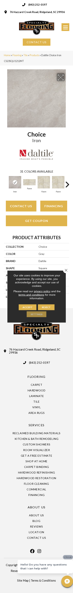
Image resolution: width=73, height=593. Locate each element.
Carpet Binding (36, 466)
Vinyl (36, 407)
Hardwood (37, 390)
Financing (53, 206)
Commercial (36, 489)
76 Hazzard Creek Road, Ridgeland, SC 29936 (37, 12)
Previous (6, 183)
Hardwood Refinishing (36, 472)
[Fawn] (29, 182)
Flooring (16, 55)
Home (7, 55)
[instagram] (39, 551)
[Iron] (15, 182)
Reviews (36, 526)
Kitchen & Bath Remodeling (37, 438)
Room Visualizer (36, 450)
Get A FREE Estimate (36, 455)
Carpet (36, 384)
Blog (36, 521)
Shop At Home (36, 461)
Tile (25, 55)
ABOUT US (36, 507)
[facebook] (32, 551)
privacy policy (42, 291)
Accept (28, 307)
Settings (36, 314)
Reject (46, 307)
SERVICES (36, 425)
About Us (36, 515)
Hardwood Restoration (36, 478)
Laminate (36, 396)
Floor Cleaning (36, 483)
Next (67, 183)
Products (34, 55)
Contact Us (21, 206)
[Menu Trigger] (65, 27)
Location (36, 532)
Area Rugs (36, 412)
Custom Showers (36, 444)
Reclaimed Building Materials (36, 433)
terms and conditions (31, 294)
